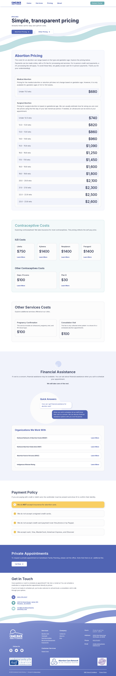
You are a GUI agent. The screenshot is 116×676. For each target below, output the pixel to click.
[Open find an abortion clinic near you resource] (102, 662)
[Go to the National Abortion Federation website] (20, 662)
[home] (16, 3)
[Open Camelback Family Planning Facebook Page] (22, 650)
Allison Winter (37, 672)
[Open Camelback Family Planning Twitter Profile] (16, 650)
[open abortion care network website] (64, 662)
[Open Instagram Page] (10, 650)
